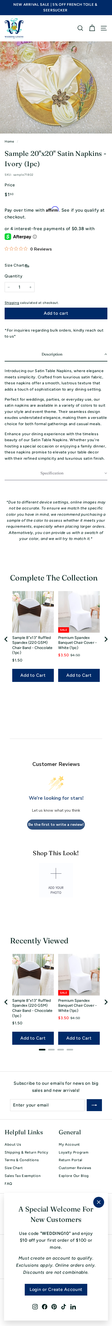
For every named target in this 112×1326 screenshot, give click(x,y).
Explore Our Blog (74, 1176)
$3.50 (63, 655)
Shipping (12, 303)
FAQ (8, 1184)
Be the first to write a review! (56, 824)
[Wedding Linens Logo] (14, 28)
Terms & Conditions (22, 1160)
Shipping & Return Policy (26, 1152)
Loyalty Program (74, 1152)
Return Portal (70, 1160)
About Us (13, 1144)
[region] (56, 639)
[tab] (42, 1049)
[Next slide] (105, 639)
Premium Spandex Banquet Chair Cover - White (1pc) (77, 642)
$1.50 (17, 660)
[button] (56, 354)
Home (9, 141)
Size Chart (14, 265)
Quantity (14, 276)
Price (10, 185)
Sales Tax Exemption (23, 1176)
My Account (69, 1144)
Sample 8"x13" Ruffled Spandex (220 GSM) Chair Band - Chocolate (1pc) (32, 645)
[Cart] (92, 28)
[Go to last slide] (6, 639)
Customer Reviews (75, 1168)
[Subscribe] (94, 1105)
